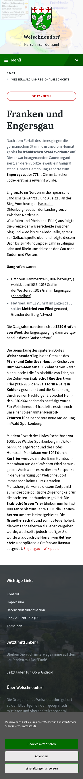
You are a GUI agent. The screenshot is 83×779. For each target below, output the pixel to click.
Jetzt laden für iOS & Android (30, 672)
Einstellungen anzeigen (41, 768)
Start (11, 73)
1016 (42, 284)
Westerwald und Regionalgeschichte (40, 79)
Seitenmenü (41, 96)
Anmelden (14, 626)
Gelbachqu (21, 237)
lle (34, 237)
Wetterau (25, 290)
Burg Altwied (41, 314)
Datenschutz (28, 725)
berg (20, 209)
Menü (16, 60)
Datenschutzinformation (26, 610)
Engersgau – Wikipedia (41, 548)
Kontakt (13, 594)
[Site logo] (41, 29)
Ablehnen (41, 756)
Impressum (15, 602)
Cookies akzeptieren (41, 744)
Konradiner (21, 295)
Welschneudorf (41, 37)
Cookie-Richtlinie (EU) (24, 618)
